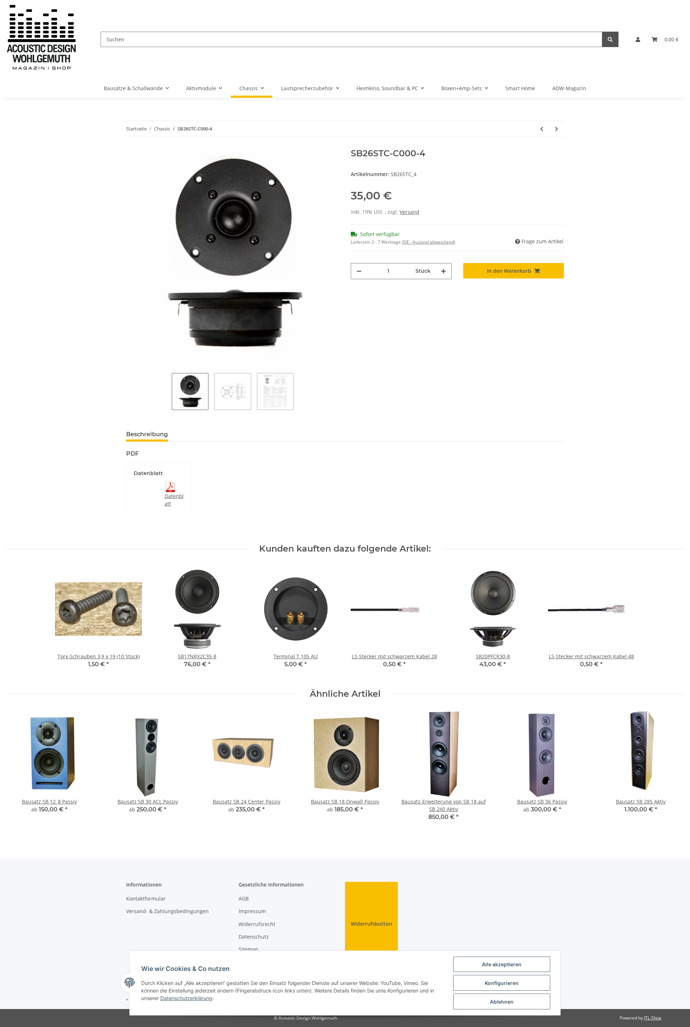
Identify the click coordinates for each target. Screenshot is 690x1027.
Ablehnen (502, 1002)
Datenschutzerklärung (186, 998)
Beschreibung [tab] (147, 434)
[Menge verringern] (359, 271)
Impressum (252, 911)
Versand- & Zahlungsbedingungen (167, 911)
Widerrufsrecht (257, 924)
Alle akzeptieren (501, 964)
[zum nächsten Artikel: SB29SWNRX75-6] (556, 129)
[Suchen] (610, 39)
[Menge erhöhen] (443, 271)
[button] (638, 39)
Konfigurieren (502, 983)
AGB (244, 898)
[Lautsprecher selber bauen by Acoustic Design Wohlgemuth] (42, 39)
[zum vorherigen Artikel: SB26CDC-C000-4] (541, 129)
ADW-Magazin (569, 88)
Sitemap (248, 949)
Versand (409, 211)
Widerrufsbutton (371, 923)
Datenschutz (254, 936)
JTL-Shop (652, 1018)
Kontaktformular (146, 898)
